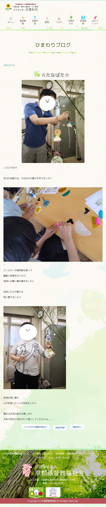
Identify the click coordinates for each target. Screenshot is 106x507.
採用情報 (83, 22)
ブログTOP (60, 428)
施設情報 (23, 22)
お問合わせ (71, 22)
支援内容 (35, 22)
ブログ (59, 22)
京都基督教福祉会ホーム (17, 454)
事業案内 (48, 454)
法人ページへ (95, 22)
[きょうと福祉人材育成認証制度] (36, 492)
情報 (47, 22)
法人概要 (36, 454)
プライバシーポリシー (90, 454)
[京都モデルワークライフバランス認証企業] (53, 492)
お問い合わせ (62, 458)
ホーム (11, 22)
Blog (51, 458)
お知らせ (41, 458)
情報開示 (71, 454)
